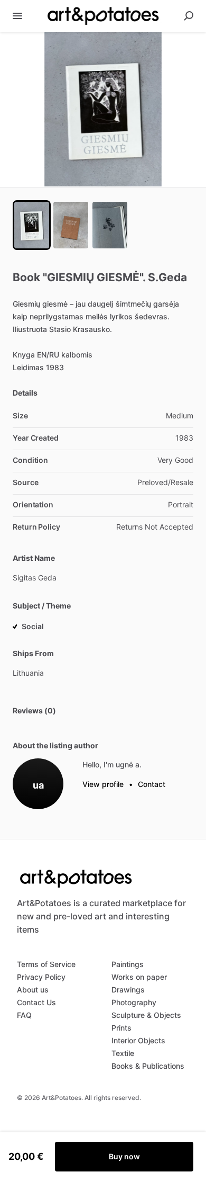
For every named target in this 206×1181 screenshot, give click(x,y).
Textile (122, 1053)
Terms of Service (46, 964)
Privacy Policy (41, 976)
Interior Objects (138, 1040)
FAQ (24, 1014)
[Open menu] (17, 16)
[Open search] (188, 16)
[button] (103, 109)
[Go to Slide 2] (71, 225)
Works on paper (139, 976)
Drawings (128, 989)
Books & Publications (147, 1065)
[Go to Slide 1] (32, 225)
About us (33, 989)
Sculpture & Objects (146, 1014)
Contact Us (36, 1002)
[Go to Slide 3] (110, 225)
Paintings (127, 964)
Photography (133, 1002)
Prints (121, 1027)
